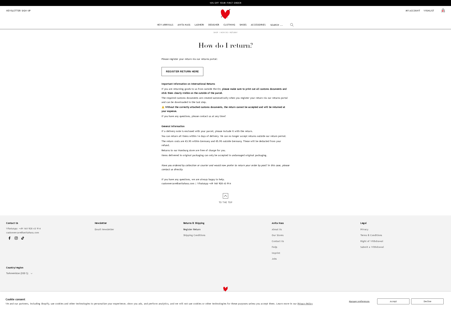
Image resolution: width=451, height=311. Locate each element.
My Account (413, 10)
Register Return (192, 229)
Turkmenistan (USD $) (17, 273)
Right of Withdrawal (371, 241)
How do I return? (229, 32)
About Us (277, 229)
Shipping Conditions (194, 235)
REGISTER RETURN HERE (182, 71)
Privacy (364, 229)
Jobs (274, 258)
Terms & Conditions (371, 235)
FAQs (274, 247)
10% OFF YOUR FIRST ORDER (225, 3)
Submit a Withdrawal (372, 247)
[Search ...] (292, 25)
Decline (427, 301)
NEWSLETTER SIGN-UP (18, 10)
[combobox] (282, 25)
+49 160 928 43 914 (220, 183)
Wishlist (429, 10)
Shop (216, 32)
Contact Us (278, 241)
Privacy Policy (305, 303)
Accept (393, 301)
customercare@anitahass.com (178, 183)
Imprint (276, 253)
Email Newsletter (104, 229)
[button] (165, 25)
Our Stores (277, 235)
